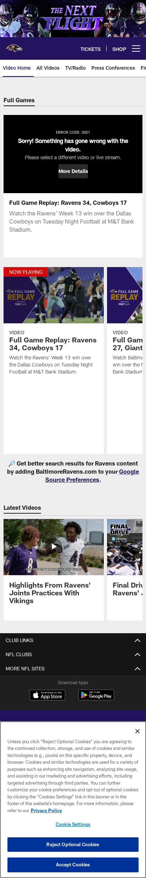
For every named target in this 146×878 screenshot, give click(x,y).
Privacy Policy (46, 810)
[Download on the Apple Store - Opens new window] (47, 696)
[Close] (137, 731)
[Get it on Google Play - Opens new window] (96, 698)
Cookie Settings (73, 824)
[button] (73, 171)
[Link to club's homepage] (14, 45)
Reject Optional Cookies (72, 844)
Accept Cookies (73, 864)
